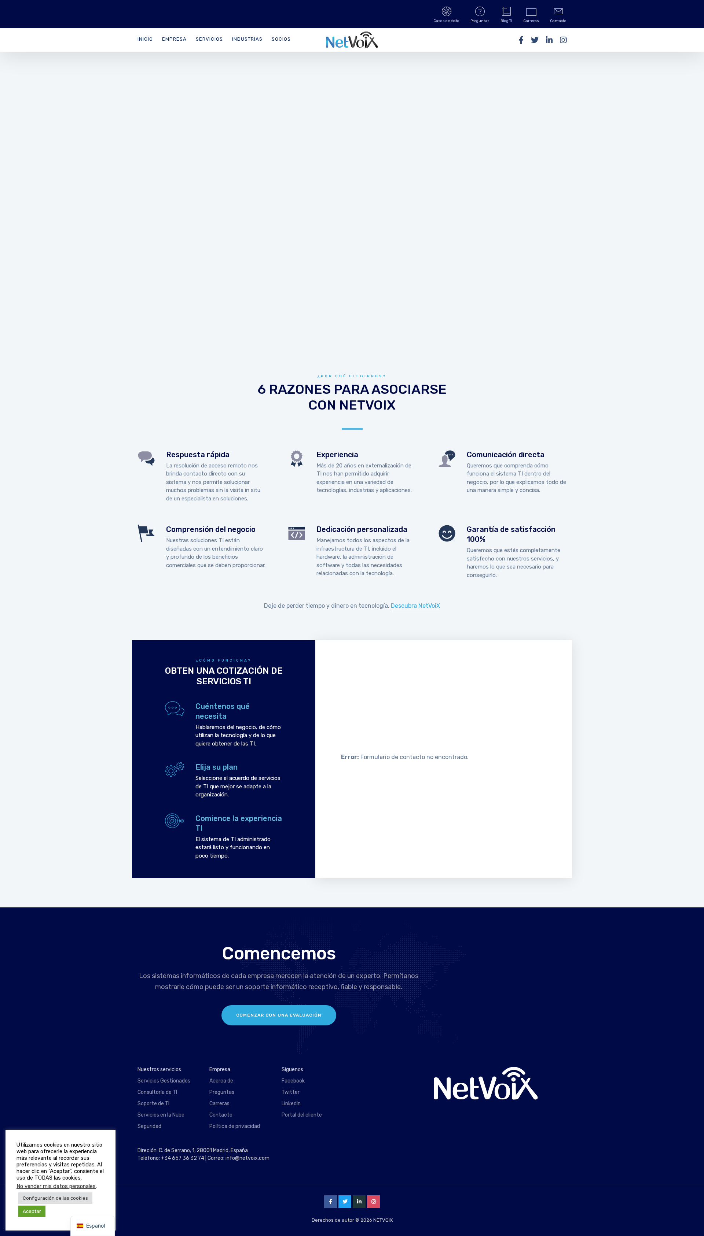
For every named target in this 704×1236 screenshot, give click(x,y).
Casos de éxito (446, 21)
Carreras (531, 21)
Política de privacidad (234, 1126)
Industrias (247, 39)
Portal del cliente (302, 1115)
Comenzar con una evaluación (279, 1015)
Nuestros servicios (159, 1069)
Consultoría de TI (157, 1092)
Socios (281, 39)
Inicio (145, 39)
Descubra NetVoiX (415, 605)
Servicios (209, 39)
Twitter (291, 1092)
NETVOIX (383, 1220)
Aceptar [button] (32, 1211)
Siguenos (292, 1069)
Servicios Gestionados (164, 1081)
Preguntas (479, 21)
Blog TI (506, 21)
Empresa (174, 39)
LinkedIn (291, 1103)
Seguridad (149, 1126)
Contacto (558, 21)
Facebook (293, 1081)
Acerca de (221, 1081)
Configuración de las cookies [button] (55, 1198)
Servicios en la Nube (161, 1115)
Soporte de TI (153, 1103)
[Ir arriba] (689, 1219)
